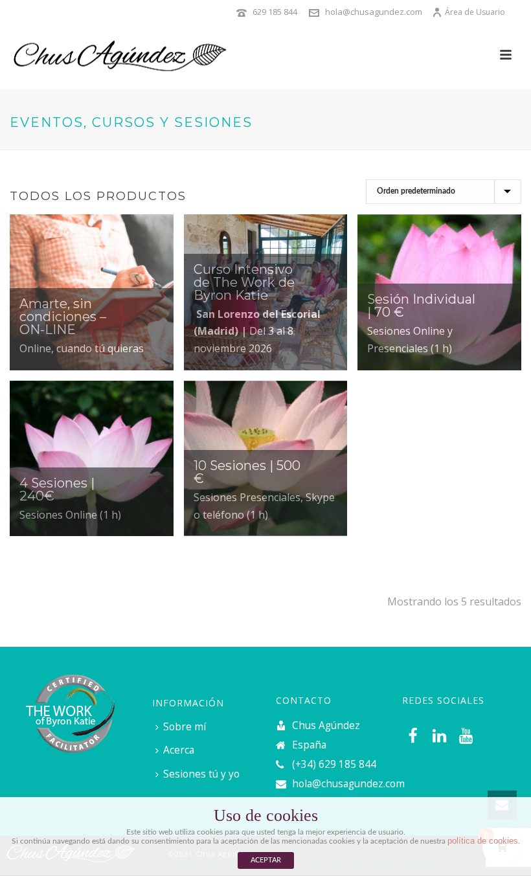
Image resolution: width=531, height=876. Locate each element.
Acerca (178, 750)
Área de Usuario (475, 11)
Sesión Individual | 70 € (421, 305)
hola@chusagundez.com (373, 11)
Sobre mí (184, 727)
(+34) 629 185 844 (334, 764)
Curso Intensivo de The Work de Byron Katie (244, 282)
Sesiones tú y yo (201, 774)
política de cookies (482, 841)
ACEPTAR (266, 860)
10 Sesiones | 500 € (247, 472)
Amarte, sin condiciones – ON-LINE (62, 316)
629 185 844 (275, 11)
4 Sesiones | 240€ (57, 489)
